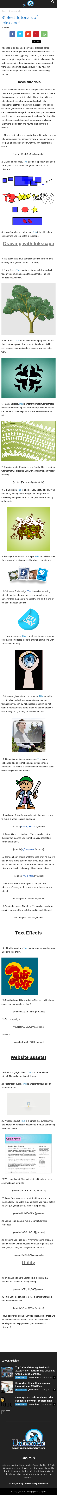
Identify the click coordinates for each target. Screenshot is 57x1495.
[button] (53, 4)
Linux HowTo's (21, 1377)
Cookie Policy (31, 1483)
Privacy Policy (16, 1483)
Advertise (43, 1483)
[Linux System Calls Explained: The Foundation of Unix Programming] (7, 1402)
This (25, 161)
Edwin (6, 28)
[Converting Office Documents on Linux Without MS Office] (7, 1387)
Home (3, 11)
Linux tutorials (15, 11)
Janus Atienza (33, 1377)
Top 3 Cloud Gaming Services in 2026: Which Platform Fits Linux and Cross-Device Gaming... (35, 1370)
